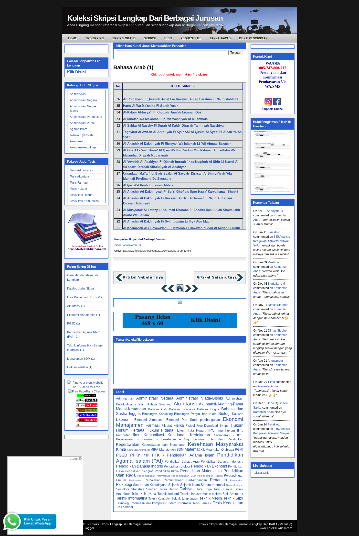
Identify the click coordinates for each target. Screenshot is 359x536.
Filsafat (166, 425)
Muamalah (213, 449)
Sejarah (173, 485)
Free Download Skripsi (212, 425)
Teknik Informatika (131, 498)
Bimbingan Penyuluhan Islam (195, 414)
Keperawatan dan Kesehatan (163, 445)
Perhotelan (135, 480)
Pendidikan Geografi (139, 471)
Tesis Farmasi (79, 182)
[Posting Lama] (219, 280)
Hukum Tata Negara (191, 430)
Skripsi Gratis (124, 38)
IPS (211, 430)
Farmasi (153, 425)
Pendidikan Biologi (177, 466)
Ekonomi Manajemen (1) (83, 315)
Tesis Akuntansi (80, 176)
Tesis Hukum (78, 188)
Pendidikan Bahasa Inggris (139, 466)
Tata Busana (222, 489)
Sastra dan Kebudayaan (150, 485)
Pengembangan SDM (183, 475)
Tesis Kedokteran (228, 503)
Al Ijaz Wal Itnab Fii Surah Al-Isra (148, 185)
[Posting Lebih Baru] (139, 280)
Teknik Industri (168, 494)
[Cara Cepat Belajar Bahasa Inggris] (180, 302)
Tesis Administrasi (82, 170)
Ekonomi (123, 419)
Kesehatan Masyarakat (215, 444)
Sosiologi (122, 489)
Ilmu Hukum (226, 430)
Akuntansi (76, 141)
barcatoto (273, 232)
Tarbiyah (187, 489)
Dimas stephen (278, 305)
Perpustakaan (173, 480)
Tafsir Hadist (168, 489)
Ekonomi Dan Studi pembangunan (193, 420)
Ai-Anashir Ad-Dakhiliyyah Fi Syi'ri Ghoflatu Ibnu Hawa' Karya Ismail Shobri (180, 191)
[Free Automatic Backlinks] (86, 396)
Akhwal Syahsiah (81, 135)
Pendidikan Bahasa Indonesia (222, 461)
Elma (271, 382)
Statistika (137, 489)
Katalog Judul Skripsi (81, 288)
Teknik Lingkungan (185, 498)
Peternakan (236, 480)
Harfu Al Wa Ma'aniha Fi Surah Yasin (151, 106)
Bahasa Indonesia (182, 409)
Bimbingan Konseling (157, 414)
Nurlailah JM (276, 283)
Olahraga (227, 449)
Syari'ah (151, 489)
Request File (190, 38)
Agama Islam (78, 129)
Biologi (224, 414)
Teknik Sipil (233, 498)
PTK (146, 455)
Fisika (178, 425)
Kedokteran (200, 435)
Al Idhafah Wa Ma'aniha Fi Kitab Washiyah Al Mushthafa (166, 119)
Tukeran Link (261, 472)
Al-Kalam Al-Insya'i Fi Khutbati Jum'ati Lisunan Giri (162, 112)
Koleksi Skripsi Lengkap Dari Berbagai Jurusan (145, 18)
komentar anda (267, 386)
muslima (273, 262)
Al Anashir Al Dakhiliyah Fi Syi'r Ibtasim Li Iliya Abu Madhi (167, 221)
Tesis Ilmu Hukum (81, 195)
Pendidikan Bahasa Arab (182, 461)
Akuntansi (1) (76, 306)
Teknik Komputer (159, 498)
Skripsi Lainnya (234, 485)
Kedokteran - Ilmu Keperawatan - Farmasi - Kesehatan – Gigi (179, 437)
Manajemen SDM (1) (81, 358)
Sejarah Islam (190, 485)
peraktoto (274, 424)
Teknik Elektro (143, 493)
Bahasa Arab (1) (133, 67)
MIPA (154, 449)
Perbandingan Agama (210, 475)
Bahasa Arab (157, 409)
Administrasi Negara (83, 100)
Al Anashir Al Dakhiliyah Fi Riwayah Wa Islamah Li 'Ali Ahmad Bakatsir (177, 143)
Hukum (237, 425)
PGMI (239, 449)
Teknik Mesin (210, 498)
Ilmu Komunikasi (148, 435)
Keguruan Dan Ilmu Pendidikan (218, 439)
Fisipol (190, 425)
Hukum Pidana (160, 430)
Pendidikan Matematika (201, 471)
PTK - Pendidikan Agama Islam (183, 455)
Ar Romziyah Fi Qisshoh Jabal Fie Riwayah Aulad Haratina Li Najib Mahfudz (181, 99)
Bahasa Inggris (208, 409)
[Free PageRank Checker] (86, 391)
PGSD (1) (73, 323)
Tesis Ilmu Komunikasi (84, 201)
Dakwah (237, 414)
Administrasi (78, 94)
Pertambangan (196, 480)
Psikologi (124, 484)
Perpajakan (152, 480)
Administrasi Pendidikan (86, 117)
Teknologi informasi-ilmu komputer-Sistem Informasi (153, 503)
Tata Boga (204, 489)
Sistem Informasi (213, 485)
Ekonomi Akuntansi (149, 420)
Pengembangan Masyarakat (153, 475)
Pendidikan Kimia (167, 471)
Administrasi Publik (82, 123)
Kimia (121, 449)
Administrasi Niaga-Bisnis (199, 398)
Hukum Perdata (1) (79, 367)
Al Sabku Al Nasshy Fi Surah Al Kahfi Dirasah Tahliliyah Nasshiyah (174, 125)
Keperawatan (127, 444)
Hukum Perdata (130, 430)
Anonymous (275, 211)
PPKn (135, 455)
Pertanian (218, 480)
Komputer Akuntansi (138, 449)
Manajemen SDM (171, 449)
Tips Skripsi (94, 38)
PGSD (121, 455)
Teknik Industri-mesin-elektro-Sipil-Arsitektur (211, 494)
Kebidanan (177, 435)
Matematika (195, 449)
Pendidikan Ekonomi (209, 466)
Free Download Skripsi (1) (84, 297)
